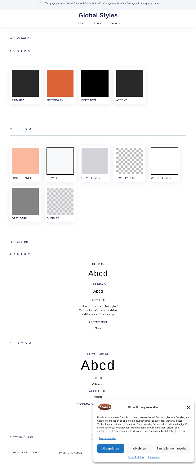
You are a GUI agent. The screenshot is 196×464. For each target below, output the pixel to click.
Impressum (154, 457)
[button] (188, 407)
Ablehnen (139, 448)
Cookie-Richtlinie (136, 457)
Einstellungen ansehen (172, 448)
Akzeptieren (110, 448)
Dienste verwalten (107, 438)
